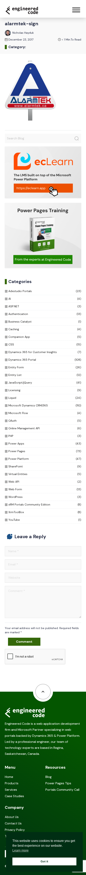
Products (11, 783)
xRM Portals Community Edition (29, 504)
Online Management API (24, 428)
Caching (13, 329)
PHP (10, 436)
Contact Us (13, 823)
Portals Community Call (62, 790)
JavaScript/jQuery (20, 382)
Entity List (15, 375)
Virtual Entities (17, 474)
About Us (12, 817)
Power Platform (18, 459)
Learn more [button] (20, 850)
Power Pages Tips (58, 783)
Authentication (18, 314)
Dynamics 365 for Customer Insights (32, 352)
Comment (24, 642)
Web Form (15, 489)
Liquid (12, 398)
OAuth (12, 420)
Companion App (19, 337)
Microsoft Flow (18, 413)
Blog (48, 777)
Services (11, 790)
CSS (11, 344)
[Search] (76, 138)
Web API (13, 481)
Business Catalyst (20, 321)
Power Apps (16, 443)
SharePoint (15, 466)
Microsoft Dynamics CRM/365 (28, 405)
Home (9, 777)
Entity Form (16, 367)
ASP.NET (13, 306)
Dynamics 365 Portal (22, 359)
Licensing (14, 390)
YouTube (14, 520)
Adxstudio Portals (20, 291)
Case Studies (14, 796)
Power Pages (16, 451)
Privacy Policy (15, 830)
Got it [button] (44, 861)
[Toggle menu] (76, 10)
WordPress (15, 497)
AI (9, 298)
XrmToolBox (16, 512)
